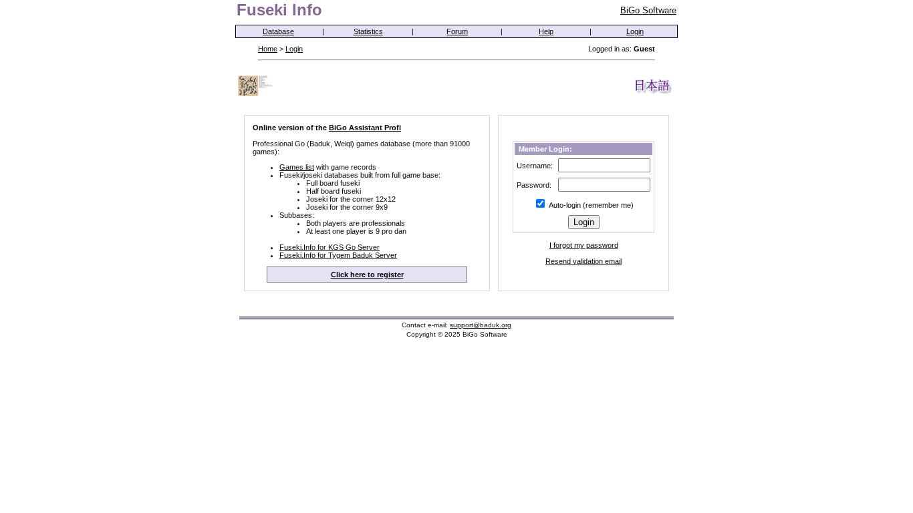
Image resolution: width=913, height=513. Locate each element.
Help (546, 31)
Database (278, 31)
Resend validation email (583, 261)
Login (635, 31)
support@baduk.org (480, 325)
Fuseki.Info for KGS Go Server (329, 247)
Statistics (368, 31)
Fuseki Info (279, 10)
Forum (457, 31)
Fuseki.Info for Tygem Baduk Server (338, 255)
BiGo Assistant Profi (365, 128)
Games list (296, 167)
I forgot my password (583, 245)
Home (267, 49)
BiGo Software (648, 10)
